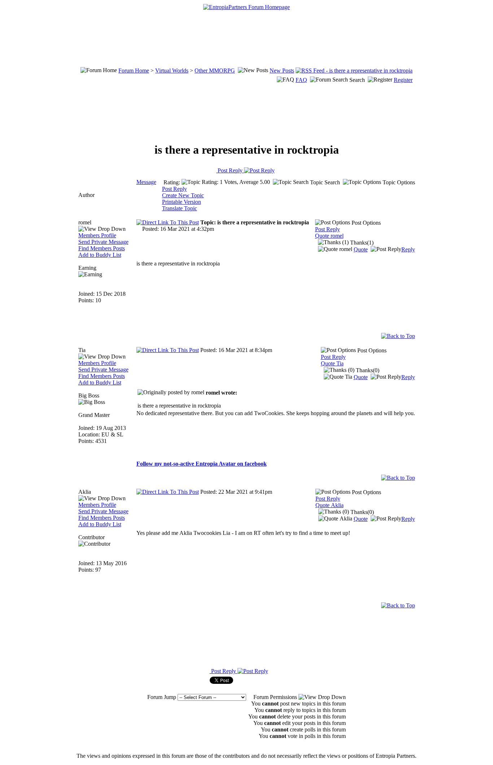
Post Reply (230, 170)
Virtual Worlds (171, 70)
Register (403, 80)
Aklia (84, 492)
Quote (361, 249)
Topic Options (398, 182)
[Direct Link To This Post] (167, 222)
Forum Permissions (275, 697)
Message (146, 182)
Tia (82, 350)
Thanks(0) (366, 370)
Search (357, 80)
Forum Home (133, 70)
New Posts (282, 70)
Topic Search (324, 182)
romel (84, 222)
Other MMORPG (215, 70)
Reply (408, 249)
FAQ (301, 80)
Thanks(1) (361, 242)
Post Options (365, 223)
